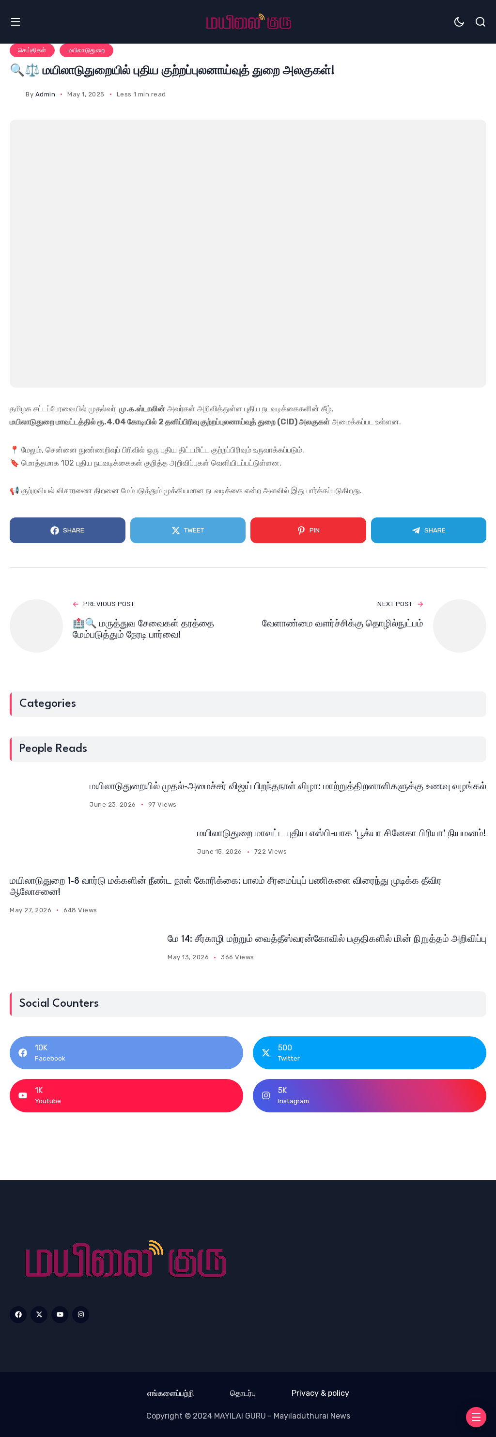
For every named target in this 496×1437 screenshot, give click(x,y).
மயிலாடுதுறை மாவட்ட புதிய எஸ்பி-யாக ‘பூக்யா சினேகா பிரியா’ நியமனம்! (341, 833)
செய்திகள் (32, 50)
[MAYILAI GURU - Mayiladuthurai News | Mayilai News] (124, 1260)
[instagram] (80, 1314)
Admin (45, 94)
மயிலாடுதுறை (86, 50)
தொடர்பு (243, 1393)
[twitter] (39, 1314)
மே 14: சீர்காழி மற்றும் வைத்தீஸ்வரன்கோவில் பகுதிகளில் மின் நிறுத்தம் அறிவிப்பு (327, 939)
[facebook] (18, 1314)
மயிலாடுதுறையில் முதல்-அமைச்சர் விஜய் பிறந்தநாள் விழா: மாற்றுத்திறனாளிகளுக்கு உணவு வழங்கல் (288, 786)
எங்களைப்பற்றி (170, 1393)
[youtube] (59, 1314)
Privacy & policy (320, 1393)
